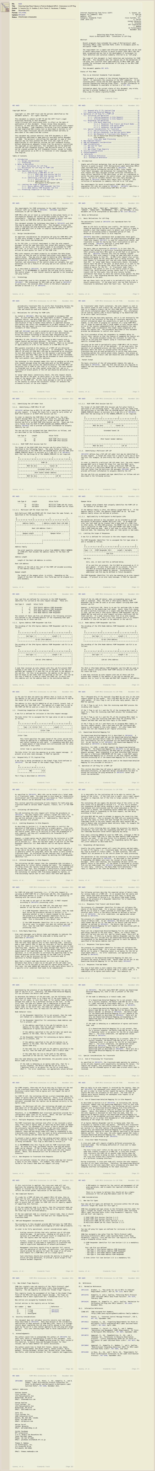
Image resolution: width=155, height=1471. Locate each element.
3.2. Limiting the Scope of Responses (33, 184)
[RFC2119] (132, 211)
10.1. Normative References (95, 156)
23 (138, 137)
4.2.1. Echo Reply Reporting (99, 122)
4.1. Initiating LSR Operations (96, 115)
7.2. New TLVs (89, 147)
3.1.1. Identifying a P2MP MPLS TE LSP (37, 173)
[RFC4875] (124, 186)
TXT (19, 13)
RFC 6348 (103, 1355)
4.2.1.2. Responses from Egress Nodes (109, 126)
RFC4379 (21, 15)
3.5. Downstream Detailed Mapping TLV (99, 112)
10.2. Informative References (95, 157)
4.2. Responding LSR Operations (96, 120)
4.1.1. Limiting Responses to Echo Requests (105, 117)
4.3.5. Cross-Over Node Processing (102, 139)
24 (138, 141)
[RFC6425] (55, 1312)
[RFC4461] (114, 186)
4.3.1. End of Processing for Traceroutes (105, 131)
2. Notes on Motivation (24, 164)
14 (72, 189)
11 (72, 183)
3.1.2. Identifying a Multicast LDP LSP (38, 178)
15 (138, 112)
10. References (87, 154)
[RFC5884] (67, 259)
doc (4, 6)
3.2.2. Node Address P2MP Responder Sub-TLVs (40, 188)
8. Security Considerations (92, 151)
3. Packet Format (22, 169)
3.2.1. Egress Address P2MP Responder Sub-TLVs (41, 186)
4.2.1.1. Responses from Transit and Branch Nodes (114, 124)
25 (138, 144)
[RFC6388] (53, 210)
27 (138, 154)
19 (138, 124)
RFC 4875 (131, 1340)
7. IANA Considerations (90, 144)
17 (138, 120)
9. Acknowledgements (89, 152)
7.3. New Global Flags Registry (96, 149)
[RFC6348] (43, 210)
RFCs (6, 7)
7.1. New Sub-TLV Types (93, 146)
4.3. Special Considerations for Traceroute (101, 129)
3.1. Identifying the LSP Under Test (32, 171)
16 (138, 115)
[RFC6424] (129, 735)
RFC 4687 (120, 1332)
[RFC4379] (122, 168)
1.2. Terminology (24, 162)
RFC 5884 (114, 1349)
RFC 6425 (7, 10)
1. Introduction (21, 159)
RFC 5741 (126, 85)
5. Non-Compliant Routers (91, 141)
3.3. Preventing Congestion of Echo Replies (35, 189)
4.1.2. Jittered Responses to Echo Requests (105, 119)
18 (138, 122)
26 (138, 149)
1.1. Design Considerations (29, 161)
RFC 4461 (102, 1325)
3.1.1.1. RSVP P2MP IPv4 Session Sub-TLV (44, 174)
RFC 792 (94, 1318)
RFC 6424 (128, 1303)
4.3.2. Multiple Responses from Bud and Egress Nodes (109, 132)
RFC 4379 (104, 68)
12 (72, 186)
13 (72, 188)
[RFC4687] (58, 220)
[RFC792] (103, 240)
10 (72, 179)
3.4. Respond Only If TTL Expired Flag (99, 110)
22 (138, 132)
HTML (24, 13)
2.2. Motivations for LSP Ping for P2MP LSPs (36, 168)
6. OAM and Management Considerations (96, 142)
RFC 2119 (124, 211)
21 (138, 129)
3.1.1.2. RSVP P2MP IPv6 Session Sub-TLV (44, 176)
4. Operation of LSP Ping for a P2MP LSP (97, 114)
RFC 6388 (43, 1386)
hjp (2, 4)
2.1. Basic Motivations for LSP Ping (32, 166)
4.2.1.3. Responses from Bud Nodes (108, 127)
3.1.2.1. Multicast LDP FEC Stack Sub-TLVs (45, 179)
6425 (20, 4)
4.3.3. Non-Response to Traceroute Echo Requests (107, 134)
